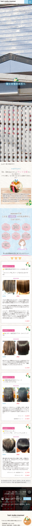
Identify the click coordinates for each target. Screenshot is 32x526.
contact (28, 498)
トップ (2, 163)
